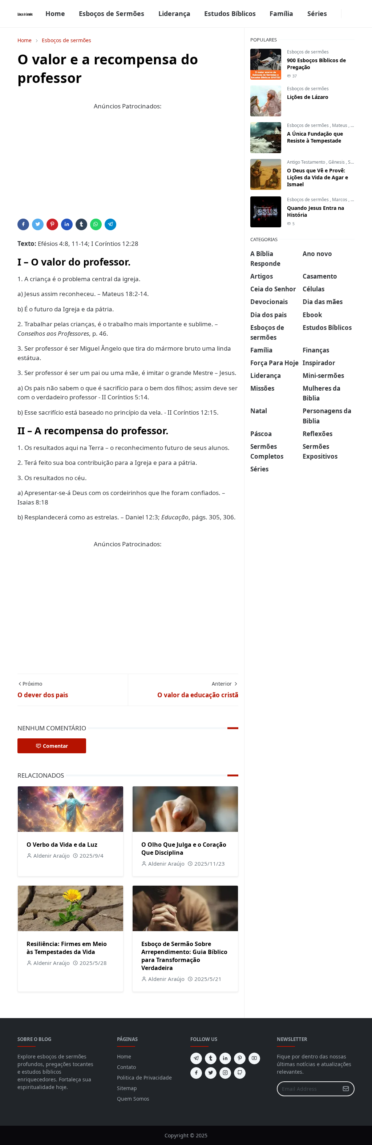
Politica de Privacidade (144, 1077)
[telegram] (196, 1058)
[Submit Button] (346, 1089)
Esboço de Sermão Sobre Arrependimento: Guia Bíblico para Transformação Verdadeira (184, 956)
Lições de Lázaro (307, 96)
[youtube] (254, 1058)
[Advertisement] (127, 168)
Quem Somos (133, 1098)
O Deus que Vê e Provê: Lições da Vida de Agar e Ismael (317, 177)
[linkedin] (225, 1058)
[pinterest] (240, 1058)
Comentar (55, 745)
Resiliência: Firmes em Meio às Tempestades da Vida (67, 948)
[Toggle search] (352, 13)
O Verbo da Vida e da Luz (62, 845)
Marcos (340, 199)
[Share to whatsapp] (96, 224)
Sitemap (127, 1088)
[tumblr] (211, 1058)
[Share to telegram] (110, 224)
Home (124, 1056)
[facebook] (337, 14)
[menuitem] (55, 13)
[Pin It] (52, 224)
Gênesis (337, 162)
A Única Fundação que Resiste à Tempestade (315, 137)
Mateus (340, 125)
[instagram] (225, 1073)
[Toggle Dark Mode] (346, 14)
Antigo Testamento (306, 162)
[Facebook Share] (23, 224)
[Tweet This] (38, 224)
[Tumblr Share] (81, 224)
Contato (126, 1067)
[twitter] (211, 1073)
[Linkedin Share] (67, 224)
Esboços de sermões (308, 52)
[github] (240, 1073)
